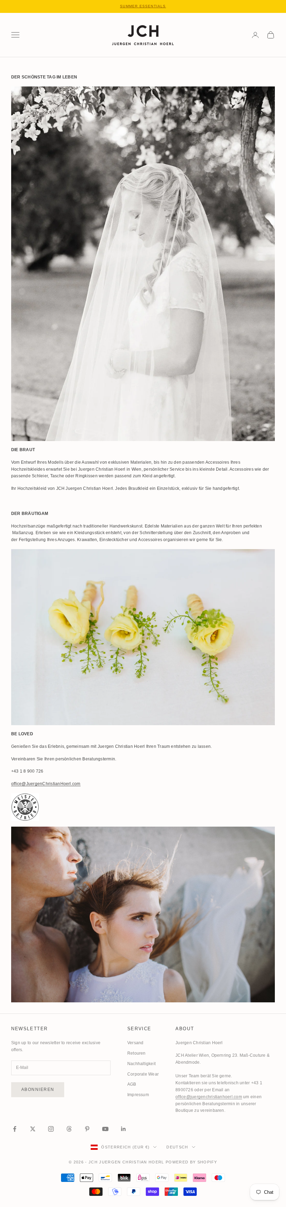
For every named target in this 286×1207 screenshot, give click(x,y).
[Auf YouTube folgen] (105, 1128)
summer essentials (143, 6)
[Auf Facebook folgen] (14, 1128)
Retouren (136, 1053)
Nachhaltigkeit (141, 1063)
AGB (131, 1084)
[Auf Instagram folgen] (50, 1128)
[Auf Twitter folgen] (32, 1128)
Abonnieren (37, 1089)
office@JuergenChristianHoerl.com (46, 783)
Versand (135, 1042)
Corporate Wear (143, 1074)
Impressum (138, 1094)
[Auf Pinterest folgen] (87, 1128)
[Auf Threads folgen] (69, 1128)
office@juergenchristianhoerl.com (208, 1096)
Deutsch (177, 1147)
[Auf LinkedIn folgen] (123, 1128)
